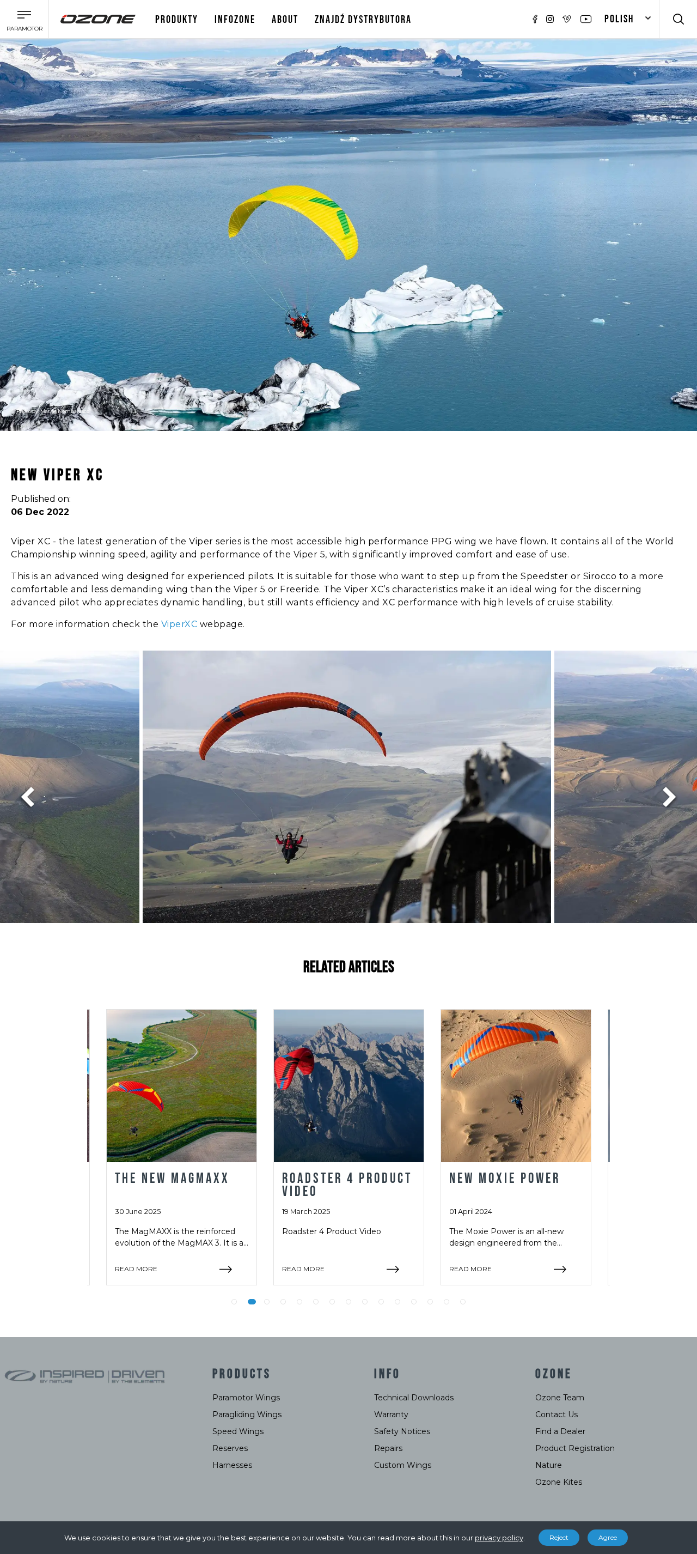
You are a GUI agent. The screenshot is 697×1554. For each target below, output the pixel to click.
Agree (607, 1537)
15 (463, 1301)
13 (430, 1301)
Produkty (176, 19)
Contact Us (556, 1414)
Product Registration (575, 1448)
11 (397, 1301)
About (285, 19)
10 (381, 1301)
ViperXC (179, 624)
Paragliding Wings (247, 1414)
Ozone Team (559, 1398)
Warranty (391, 1414)
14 (446, 1301)
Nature (548, 1465)
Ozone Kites (558, 1482)
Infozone (235, 19)
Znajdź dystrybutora (363, 19)
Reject (558, 1537)
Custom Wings (402, 1465)
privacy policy (499, 1537)
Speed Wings (238, 1431)
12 (414, 1301)
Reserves (230, 1448)
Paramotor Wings (246, 1398)
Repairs (388, 1448)
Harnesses (232, 1465)
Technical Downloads (414, 1398)
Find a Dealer (560, 1431)
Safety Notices (402, 1431)
